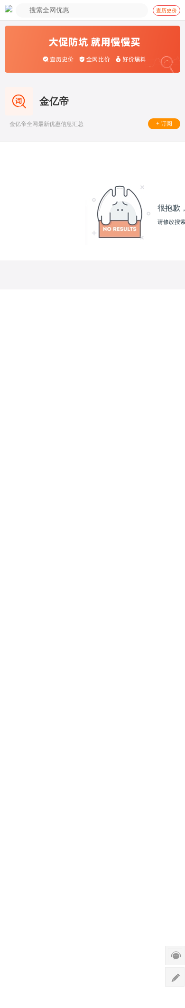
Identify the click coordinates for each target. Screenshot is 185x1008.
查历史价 (166, 10)
